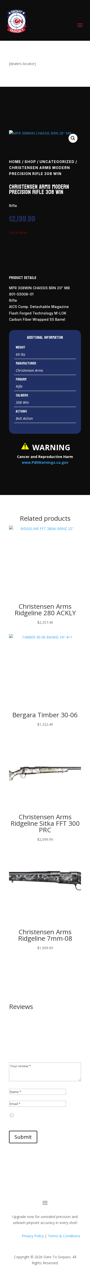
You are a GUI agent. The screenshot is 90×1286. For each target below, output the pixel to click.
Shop (30, 162)
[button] (73, 138)
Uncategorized (57, 162)
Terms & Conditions (64, 1236)
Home (15, 162)
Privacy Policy (32, 1236)
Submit (23, 1137)
